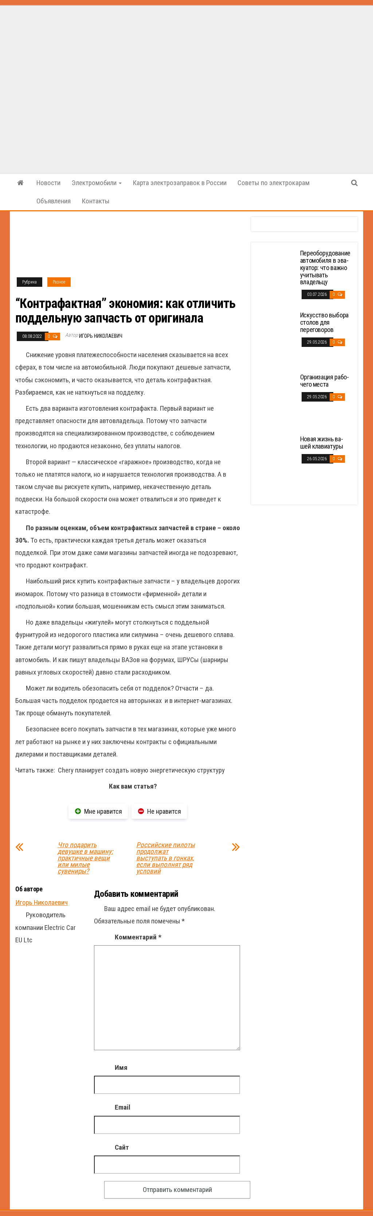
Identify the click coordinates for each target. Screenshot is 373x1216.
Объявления (53, 201)
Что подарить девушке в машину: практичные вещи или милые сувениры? (85, 858)
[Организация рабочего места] (276, 400)
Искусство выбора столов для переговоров (324, 322)
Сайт (122, 1147)
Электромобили (94, 183)
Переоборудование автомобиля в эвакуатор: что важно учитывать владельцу (325, 267)
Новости (48, 183)
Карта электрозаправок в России (180, 183)
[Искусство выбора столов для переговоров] (276, 338)
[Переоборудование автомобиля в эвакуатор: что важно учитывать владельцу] (276, 276)
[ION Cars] (20, 183)
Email (122, 1107)
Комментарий (138, 937)
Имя (121, 1067)
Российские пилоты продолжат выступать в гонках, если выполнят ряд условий (165, 858)
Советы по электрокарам (273, 183)
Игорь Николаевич (100, 336)
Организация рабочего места (324, 380)
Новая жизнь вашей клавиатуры (321, 442)
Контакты (96, 201)
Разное (59, 282)
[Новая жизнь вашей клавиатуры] (276, 462)
